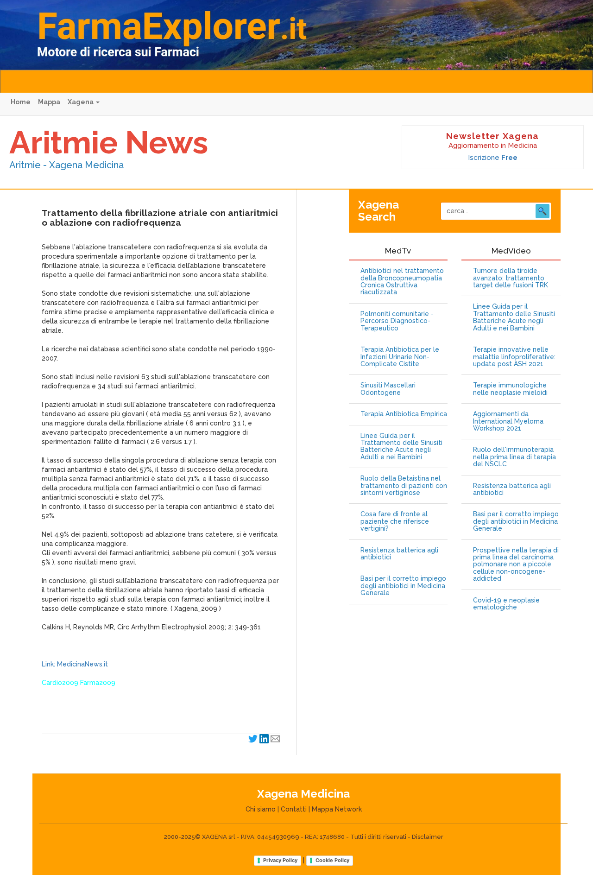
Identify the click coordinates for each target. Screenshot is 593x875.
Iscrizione (492, 157)
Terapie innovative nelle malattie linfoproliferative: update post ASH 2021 (514, 357)
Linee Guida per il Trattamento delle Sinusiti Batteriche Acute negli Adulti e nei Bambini (401, 446)
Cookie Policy (332, 860)
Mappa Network (337, 809)
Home (21, 102)
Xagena (81, 102)
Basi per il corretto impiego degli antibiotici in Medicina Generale (403, 585)
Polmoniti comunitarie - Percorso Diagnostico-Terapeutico (397, 321)
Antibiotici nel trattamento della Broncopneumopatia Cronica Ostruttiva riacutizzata (402, 281)
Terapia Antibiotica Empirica (403, 414)
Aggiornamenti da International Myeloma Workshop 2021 (508, 421)
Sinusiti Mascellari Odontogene (388, 389)
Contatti (294, 809)
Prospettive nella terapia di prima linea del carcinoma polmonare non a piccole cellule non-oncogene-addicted (516, 565)
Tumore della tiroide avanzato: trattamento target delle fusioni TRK (510, 278)
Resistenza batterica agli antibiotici (399, 554)
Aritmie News (108, 142)
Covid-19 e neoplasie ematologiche (506, 604)
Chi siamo (261, 809)
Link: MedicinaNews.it (75, 664)
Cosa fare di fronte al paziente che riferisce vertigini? (394, 521)
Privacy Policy (280, 860)
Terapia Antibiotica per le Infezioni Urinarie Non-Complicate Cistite (399, 357)
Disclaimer (427, 836)
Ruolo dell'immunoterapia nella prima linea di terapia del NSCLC (514, 457)
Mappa (49, 102)
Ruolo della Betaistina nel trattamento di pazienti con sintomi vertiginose (403, 485)
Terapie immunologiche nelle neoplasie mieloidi (510, 389)
